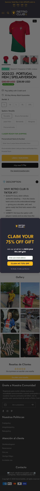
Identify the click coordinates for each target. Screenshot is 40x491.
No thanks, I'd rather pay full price (20, 269)
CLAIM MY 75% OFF (20, 263)
